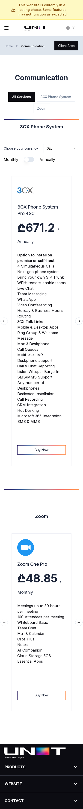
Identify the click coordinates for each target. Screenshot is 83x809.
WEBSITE (13, 783)
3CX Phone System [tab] (56, 97)
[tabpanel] (41, 417)
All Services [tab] (21, 97)
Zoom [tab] (41, 108)
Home (9, 46)
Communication (32, 46)
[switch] (29, 159)
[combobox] (61, 148)
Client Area (66, 46)
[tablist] (41, 102)
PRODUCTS (15, 767)
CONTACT (14, 800)
